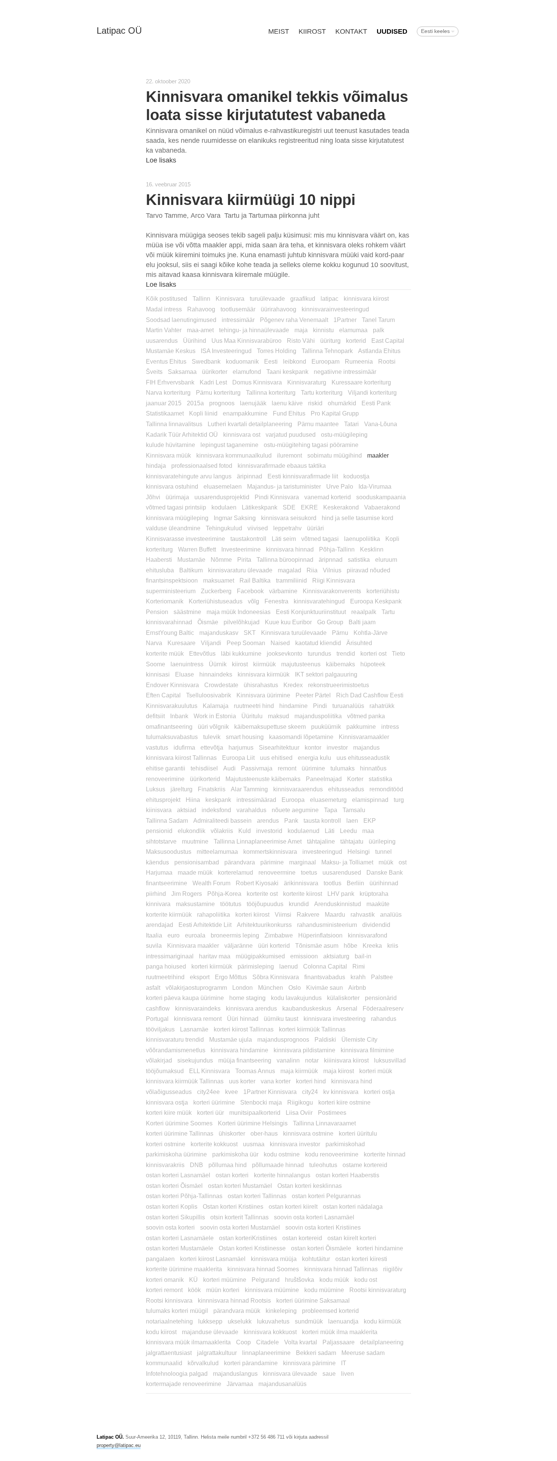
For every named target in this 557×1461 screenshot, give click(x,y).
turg (399, 799)
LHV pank (340, 893)
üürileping (382, 841)
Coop (243, 1342)
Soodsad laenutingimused (181, 319)
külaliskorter (343, 997)
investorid (269, 830)
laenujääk (253, 403)
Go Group (330, 622)
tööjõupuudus (265, 903)
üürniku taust (281, 1018)
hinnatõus (373, 768)
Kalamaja (215, 705)
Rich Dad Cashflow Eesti (370, 695)
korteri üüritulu (358, 1133)
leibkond (294, 361)
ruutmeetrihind (165, 976)
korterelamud (235, 872)
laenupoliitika (362, 538)
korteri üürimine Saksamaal (313, 1300)
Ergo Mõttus (231, 976)
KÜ (193, 1279)
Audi (229, 768)
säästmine (187, 611)
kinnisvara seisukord (288, 517)
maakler (378, 455)
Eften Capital (163, 695)
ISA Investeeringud (226, 350)
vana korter (276, 1081)
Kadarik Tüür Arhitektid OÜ (182, 434)
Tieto (398, 653)
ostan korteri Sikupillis (175, 1217)
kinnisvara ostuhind (172, 486)
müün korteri (222, 1289)
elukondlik (191, 830)
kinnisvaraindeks (198, 1008)
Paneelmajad (324, 778)
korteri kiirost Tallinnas (244, 1029)
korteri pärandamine (251, 1362)
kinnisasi (158, 674)
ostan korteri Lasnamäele (180, 1237)
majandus (366, 747)
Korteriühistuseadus (216, 601)
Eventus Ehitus (166, 361)
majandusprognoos (283, 1039)
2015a (195, 403)
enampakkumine (245, 413)
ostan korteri (232, 1175)
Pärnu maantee (318, 423)
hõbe (350, 945)
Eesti (271, 361)
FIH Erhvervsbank (170, 382)
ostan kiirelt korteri (351, 1237)
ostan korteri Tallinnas (257, 1195)
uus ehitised (276, 757)
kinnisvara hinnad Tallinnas (341, 1269)
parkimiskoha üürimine (176, 1154)
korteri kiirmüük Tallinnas (312, 1029)
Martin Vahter (163, 330)
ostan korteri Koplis (171, 1206)
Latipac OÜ (119, 30)
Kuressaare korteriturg (361, 382)
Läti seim (284, 538)
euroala (195, 935)
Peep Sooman (246, 642)
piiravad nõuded (368, 570)
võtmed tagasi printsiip (176, 507)
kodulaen (223, 507)
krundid (299, 903)
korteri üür (210, 1112)
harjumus (240, 747)
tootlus (332, 883)
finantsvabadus (324, 976)
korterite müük (165, 653)
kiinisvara (159, 809)
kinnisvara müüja (274, 1258)
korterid (356, 340)
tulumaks (342, 768)
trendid (345, 653)
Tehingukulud (224, 528)
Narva (154, 642)
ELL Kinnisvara (209, 1070)
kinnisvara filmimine (367, 1050)
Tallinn (201, 298)
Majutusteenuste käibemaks (262, 778)
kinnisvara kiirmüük (263, 674)
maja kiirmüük (299, 1070)
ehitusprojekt (163, 799)
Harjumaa (159, 872)
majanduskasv (218, 632)
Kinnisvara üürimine (263, 695)
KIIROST (312, 31)
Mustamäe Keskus (171, 350)
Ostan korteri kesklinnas (309, 1185)
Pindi (320, 705)
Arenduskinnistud (337, 903)
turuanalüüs (348, 705)
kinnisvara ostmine (308, 1133)
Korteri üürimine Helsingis (253, 1123)
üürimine (313, 768)
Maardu (335, 914)
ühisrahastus (261, 684)
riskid (315, 403)
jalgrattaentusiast (169, 1352)
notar (312, 1060)
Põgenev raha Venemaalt (294, 319)
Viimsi (283, 914)
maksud (278, 716)
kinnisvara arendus (251, 1008)
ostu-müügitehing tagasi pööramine (311, 444)
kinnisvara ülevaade (290, 1373)
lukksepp (210, 1321)
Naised (280, 642)
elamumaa (353, 330)
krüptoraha (374, 893)
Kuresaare (181, 642)
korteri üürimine (214, 1102)
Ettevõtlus (202, 653)
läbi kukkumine (241, 653)
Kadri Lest (213, 382)
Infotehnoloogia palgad (177, 1373)
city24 (310, 1091)
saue (329, 1373)
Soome (155, 664)
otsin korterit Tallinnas (239, 1217)
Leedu (348, 830)
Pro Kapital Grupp (335, 413)
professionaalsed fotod (201, 465)
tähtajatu (351, 841)
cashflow (158, 1008)
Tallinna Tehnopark (327, 350)
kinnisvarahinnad (169, 622)
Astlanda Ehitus (379, 350)
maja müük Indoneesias (239, 611)
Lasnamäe (194, 1029)
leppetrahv (287, 528)
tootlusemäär (238, 309)
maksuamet (218, 580)
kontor (313, 747)
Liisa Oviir (299, 1112)
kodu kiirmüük (382, 1321)
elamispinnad (370, 799)
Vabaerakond (382, 507)
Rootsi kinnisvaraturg (377, 1289)
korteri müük (375, 1070)
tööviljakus (160, 1029)
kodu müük (334, 1279)
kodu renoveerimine (331, 1154)
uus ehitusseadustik (363, 757)
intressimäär (238, 319)
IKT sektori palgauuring (326, 674)
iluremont (289, 455)
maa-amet (200, 330)
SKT (250, 632)
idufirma (184, 747)
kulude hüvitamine (170, 444)
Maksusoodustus (168, 851)
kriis (392, 945)
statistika (380, 778)
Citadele (267, 1342)
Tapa (330, 809)
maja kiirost (338, 1070)
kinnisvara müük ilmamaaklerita (188, 1342)
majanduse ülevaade (210, 1331)
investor (337, 747)
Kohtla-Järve (371, 632)
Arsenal (346, 1008)
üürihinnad (383, 883)
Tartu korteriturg (322, 392)
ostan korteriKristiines (248, 1237)
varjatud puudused (291, 434)
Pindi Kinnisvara (277, 497)
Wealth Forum (211, 883)
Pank (291, 820)
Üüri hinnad (242, 1018)
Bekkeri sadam (316, 1352)
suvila (154, 945)
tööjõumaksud (165, 1070)
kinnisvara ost (241, 434)
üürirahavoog (278, 309)
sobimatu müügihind (334, 455)
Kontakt (351, 31)
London (242, 987)
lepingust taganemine (229, 444)
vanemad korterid (327, 497)
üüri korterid (274, 945)
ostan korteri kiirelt (293, 1206)
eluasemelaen (222, 486)
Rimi (358, 966)
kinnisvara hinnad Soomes (263, 1269)
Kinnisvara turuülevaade (294, 632)
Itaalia (154, 935)
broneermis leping (235, 935)
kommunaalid (164, 1362)
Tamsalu (354, 809)
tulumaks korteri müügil (177, 1310)
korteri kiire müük (169, 1112)
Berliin (355, 883)
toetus (309, 872)
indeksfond (216, 809)
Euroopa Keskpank (376, 601)
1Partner (345, 319)
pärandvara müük (236, 1310)
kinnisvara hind (351, 1081)
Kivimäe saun (324, 987)
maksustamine (195, 903)
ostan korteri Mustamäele (179, 1248)
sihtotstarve (161, 841)
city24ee (208, 1091)
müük (386, 862)
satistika (359, 559)
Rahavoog (201, 309)
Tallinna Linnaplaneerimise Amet (258, 841)
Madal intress (164, 309)
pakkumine (361, 726)
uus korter (242, 1081)
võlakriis (222, 830)
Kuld (244, 830)
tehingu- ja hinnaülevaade (254, 330)
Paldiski (325, 1039)
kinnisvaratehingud (319, 601)
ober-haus (264, 1133)
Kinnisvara (230, 298)
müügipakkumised (260, 956)
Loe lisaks (161, 160)
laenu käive (287, 403)
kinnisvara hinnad (290, 549)
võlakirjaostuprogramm (196, 987)
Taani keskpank (287, 371)
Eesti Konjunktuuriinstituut (311, 611)
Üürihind (194, 340)
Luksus (155, 789)
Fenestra (276, 601)
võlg (253, 601)
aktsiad (186, 809)
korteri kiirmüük (211, 966)
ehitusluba (160, 570)
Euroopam (325, 361)
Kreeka (372, 945)
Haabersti (159, 559)
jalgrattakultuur (217, 1352)
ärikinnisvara (301, 883)
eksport (200, 976)
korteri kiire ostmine (344, 1102)
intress (390, 726)
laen (352, 820)
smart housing (245, 736)
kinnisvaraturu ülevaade (240, 570)
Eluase (184, 674)
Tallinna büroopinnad (285, 559)
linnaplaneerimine (266, 1352)
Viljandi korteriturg (372, 392)
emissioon (304, 956)
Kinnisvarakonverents (332, 591)
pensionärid (381, 997)
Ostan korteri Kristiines (233, 1206)
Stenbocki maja (261, 1102)
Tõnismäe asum (316, 945)
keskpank (218, 799)
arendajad (159, 924)
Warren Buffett (197, 549)
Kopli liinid (203, 413)
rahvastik (362, 914)
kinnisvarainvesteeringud (335, 309)
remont (287, 768)
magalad (289, 570)
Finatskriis (211, 789)
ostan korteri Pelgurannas (326, 1195)
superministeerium (171, 591)
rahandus (383, 1018)
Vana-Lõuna (380, 423)
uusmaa (253, 1144)
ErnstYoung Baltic (170, 632)
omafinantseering (169, 726)
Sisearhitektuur (279, 747)
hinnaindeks (215, 674)
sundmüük (309, 1321)
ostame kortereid (365, 1164)
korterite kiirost (302, 893)
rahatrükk (381, 705)
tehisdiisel (204, 768)
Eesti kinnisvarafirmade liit (303, 476)
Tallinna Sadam (167, 820)
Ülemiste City (359, 1039)
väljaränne (238, 945)
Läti (330, 830)
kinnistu (323, 330)
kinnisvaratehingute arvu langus (189, 476)
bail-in (363, 956)
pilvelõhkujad (242, 622)
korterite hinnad (384, 1154)
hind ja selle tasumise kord (357, 517)
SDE (289, 507)
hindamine (293, 705)
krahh (358, 976)
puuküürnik (326, 726)
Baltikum (191, 570)
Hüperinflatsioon (320, 935)
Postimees (332, 1112)
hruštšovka (299, 1279)
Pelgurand (266, 1279)
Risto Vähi (301, 340)
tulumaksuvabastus (172, 736)
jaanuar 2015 (163, 403)
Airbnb (357, 987)
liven (347, 1373)
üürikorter (214, 371)
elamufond (247, 371)
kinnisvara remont (198, 1018)
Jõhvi (153, 497)
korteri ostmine (165, 1144)
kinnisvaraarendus (298, 789)
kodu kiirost (161, 1331)
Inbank (179, 716)
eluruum (386, 559)
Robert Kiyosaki (257, 883)
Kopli (392, 538)
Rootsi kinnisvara (169, 1300)
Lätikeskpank (259, 507)
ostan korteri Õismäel (174, 1185)
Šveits (154, 371)
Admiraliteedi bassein (222, 820)
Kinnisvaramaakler (364, 736)
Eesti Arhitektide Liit (205, 924)
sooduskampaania (381, 497)
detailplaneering (382, 1342)
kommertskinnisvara (270, 851)
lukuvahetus (273, 1321)
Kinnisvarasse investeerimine (185, 538)
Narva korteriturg (168, 392)
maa (368, 830)
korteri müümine (224, 1279)
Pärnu (340, 632)
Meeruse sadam (363, 1352)
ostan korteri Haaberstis (347, 1175)
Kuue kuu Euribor (288, 622)
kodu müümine (324, 1289)
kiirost (240, 664)
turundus (319, 653)
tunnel (383, 851)
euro (173, 935)
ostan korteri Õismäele (321, 1248)
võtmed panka (366, 716)
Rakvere (308, 914)
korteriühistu (382, 591)
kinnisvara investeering (335, 1018)
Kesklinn (371, 549)
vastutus (157, 747)
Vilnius (332, 570)
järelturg (181, 789)
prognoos (222, 403)
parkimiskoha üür (235, 1154)
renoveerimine (165, 778)
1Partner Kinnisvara (270, 1091)
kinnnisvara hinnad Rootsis (234, 1300)
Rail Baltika (255, 580)
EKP (369, 820)
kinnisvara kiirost (366, 298)
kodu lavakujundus (296, 997)
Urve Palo (339, 486)
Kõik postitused (166, 298)
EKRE (309, 507)
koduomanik (242, 361)
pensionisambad (196, 862)
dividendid (376, 924)
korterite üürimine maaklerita (184, 1269)
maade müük (195, 872)
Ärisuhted (359, 642)
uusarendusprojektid (221, 497)
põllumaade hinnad (278, 1164)
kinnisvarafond (367, 935)
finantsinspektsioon (172, 580)
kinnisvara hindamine (239, 1050)
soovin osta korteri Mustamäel (240, 1227)
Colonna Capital (325, 966)
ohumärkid (342, 403)
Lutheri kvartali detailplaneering (250, 423)
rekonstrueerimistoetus (338, 684)
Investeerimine (241, 549)
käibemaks (340, 664)
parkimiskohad (345, 1144)
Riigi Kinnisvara (333, 580)
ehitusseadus (346, 789)
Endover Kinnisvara (172, 684)
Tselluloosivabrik (208, 695)
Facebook (250, 591)
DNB (196, 1164)
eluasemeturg (328, 799)
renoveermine (277, 872)
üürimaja (177, 497)
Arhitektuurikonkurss (264, 924)
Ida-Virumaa (374, 486)
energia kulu (314, 757)
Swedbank (206, 361)
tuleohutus (323, 1164)
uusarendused (341, 872)
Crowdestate (221, 684)
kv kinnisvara (340, 1091)
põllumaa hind (227, 1164)
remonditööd (386, 789)
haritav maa (214, 956)
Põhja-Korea (224, 893)
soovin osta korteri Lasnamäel (314, 1217)
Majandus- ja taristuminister (284, 486)
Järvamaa (240, 1383)
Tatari (351, 423)
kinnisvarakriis (165, 1164)
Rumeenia (359, 361)
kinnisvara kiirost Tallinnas (181, 757)
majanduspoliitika (318, 716)
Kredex (293, 684)
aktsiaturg (336, 956)
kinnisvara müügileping (177, 517)
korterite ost (262, 893)
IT (343, 1362)
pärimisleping (256, 966)
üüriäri (315, 528)
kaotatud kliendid (318, 642)
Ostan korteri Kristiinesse (252, 1248)
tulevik (212, 736)
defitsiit (155, 716)
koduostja (356, 476)
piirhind (156, 893)
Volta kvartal (300, 1342)
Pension (157, 611)
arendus (268, 820)
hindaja (156, 465)
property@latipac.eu (119, 1445)
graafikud (302, 298)
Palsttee (382, 976)
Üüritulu (252, 716)
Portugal (157, 1018)
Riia (312, 570)
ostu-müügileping (344, 434)
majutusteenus (301, 664)
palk (378, 330)
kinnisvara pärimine (309, 1362)
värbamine (283, 591)
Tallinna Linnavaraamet (324, 1123)
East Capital (387, 340)
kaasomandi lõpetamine (301, 736)
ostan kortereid (302, 1237)
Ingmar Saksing (235, 517)
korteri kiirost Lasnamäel (213, 1258)
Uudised (392, 31)
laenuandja (343, 1321)
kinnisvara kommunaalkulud (234, 455)
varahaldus (251, 809)
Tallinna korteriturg (271, 392)
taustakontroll (248, 538)
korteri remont (164, 1289)
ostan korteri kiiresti (361, 1258)
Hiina (193, 799)
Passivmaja (256, 768)
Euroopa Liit (238, 757)
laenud (288, 966)
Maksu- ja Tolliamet (347, 862)
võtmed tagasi (320, 538)
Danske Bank (384, 872)
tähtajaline (321, 841)
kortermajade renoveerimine (183, 1383)
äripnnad (331, 559)
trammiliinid (291, 580)
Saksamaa (182, 371)
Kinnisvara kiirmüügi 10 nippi (250, 199)
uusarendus (162, 340)
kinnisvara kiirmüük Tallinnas (185, 1081)
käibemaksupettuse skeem (270, 726)
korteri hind (311, 1081)
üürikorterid (205, 778)
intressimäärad (256, 799)
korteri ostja (379, 1091)
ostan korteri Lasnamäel (178, 1175)
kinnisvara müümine (272, 1289)
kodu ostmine (282, 1154)
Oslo (294, 987)
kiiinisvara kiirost (346, 1060)
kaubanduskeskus (306, 1008)
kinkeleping (281, 1310)
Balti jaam (362, 622)
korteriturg (159, 549)
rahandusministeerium (327, 924)
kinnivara (158, 903)
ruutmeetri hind (254, 705)
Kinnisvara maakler (193, 945)
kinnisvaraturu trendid (175, 1039)
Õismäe (207, 622)
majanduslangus (235, 1373)
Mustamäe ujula (230, 1039)
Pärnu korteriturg (218, 392)
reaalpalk (363, 611)
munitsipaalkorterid (254, 1112)
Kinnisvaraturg (306, 382)
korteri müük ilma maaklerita (339, 1331)
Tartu (388, 611)
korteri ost (373, 653)
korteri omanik (165, 1279)
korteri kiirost (252, 914)
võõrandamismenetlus (175, 1050)
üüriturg (330, 340)
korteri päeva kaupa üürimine (185, 997)
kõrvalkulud (203, 1362)
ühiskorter (232, 1133)
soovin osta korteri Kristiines (323, 1227)
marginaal (302, 862)
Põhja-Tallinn (337, 549)
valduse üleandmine (173, 528)
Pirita (244, 559)
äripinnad (249, 476)
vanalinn (288, 1060)
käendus (157, 862)
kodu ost (365, 1279)
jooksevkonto (284, 653)
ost (403, 862)
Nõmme (221, 559)
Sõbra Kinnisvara (275, 976)
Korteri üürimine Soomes (179, 1123)
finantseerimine (166, 883)
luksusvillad (390, 1060)
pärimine (272, 862)
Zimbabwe (278, 935)
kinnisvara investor (295, 1144)
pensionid (159, 830)
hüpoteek (372, 664)
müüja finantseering (244, 1060)
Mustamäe (191, 559)
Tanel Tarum (378, 319)
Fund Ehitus (289, 413)
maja (301, 330)
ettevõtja (211, 747)
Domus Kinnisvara (257, 382)
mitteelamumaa (217, 851)
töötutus (230, 903)
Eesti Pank (376, 403)
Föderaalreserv (383, 1008)
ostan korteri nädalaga (353, 1206)
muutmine (195, 841)
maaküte (378, 903)
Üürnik (218, 664)
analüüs (391, 914)
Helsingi (358, 851)
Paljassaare (338, 1342)
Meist (278, 31)
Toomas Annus (255, 1070)
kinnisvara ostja (167, 1102)
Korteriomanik (164, 601)
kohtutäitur (316, 1258)
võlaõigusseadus (169, 1091)
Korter (355, 778)
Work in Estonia (215, 716)
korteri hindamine (380, 1248)
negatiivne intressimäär (345, 371)
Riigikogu (300, 1102)
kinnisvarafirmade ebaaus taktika (282, 465)
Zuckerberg (216, 591)
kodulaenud (303, 830)
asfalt (153, 987)
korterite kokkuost (214, 1144)
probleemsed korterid (330, 1310)
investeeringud (322, 851)
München (270, 987)
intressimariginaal (170, 956)
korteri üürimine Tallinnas (179, 1133)
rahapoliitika (213, 914)
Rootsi (387, 361)
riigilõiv (392, 1269)
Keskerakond (341, 507)
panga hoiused (166, 966)
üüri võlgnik (213, 726)
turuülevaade (267, 298)
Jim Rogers (186, 893)
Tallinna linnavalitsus (174, 423)
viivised (257, 528)
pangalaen (160, 1258)
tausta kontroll (322, 820)
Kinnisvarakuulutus (171, 705)
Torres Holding (276, 350)
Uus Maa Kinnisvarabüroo (246, 340)
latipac (329, 298)
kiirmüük (264, 664)
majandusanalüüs (282, 1383)
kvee (231, 1091)
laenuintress (187, 664)
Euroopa (293, 799)
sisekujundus (195, 1060)
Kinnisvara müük (168, 455)
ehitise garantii (165, 768)
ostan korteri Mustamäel (240, 1185)
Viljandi (211, 642)
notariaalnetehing (169, 1321)
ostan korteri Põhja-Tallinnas (184, 1195)
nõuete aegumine (295, 809)
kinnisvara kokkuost (270, 1331)
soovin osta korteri (170, 1227)
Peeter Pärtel (313, 695)
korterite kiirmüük (169, 914)
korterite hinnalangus (282, 1175)
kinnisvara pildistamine (304, 1050)
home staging (247, 997)
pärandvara (239, 862)
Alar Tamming (249, 789)
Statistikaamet (165, 413)
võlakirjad (159, 1060)
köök (194, 1289)
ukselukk (240, 1321)
